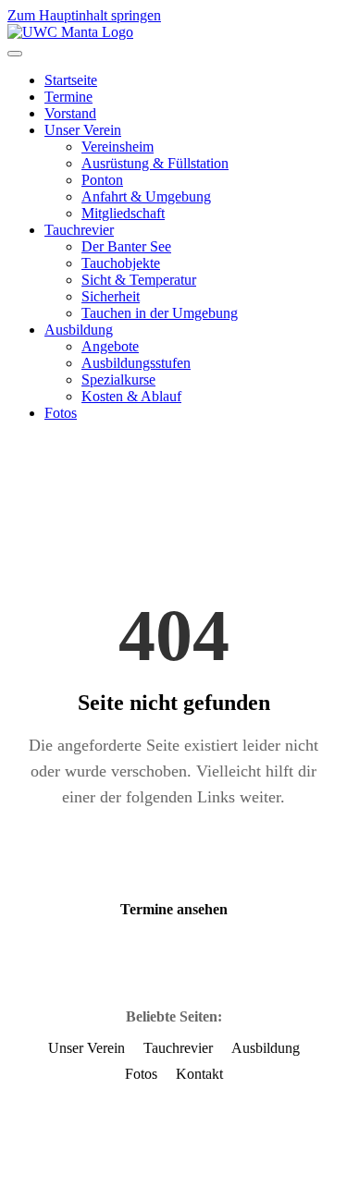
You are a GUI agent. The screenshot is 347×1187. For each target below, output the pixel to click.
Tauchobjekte (120, 263)
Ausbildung (78, 329)
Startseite (70, 80)
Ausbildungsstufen (136, 363)
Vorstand (70, 113)
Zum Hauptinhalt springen (84, 15)
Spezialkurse (118, 379)
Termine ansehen (174, 909)
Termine (68, 96)
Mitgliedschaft (123, 213)
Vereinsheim (117, 146)
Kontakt (199, 1074)
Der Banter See (126, 246)
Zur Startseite (173, 856)
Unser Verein (82, 130)
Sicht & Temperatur (138, 280)
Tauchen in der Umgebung (159, 313)
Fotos (60, 413)
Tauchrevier (79, 230)
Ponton (102, 180)
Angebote (110, 346)
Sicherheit (110, 296)
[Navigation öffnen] (14, 53)
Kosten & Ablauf (131, 396)
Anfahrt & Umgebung (146, 196)
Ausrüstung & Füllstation (155, 163)
